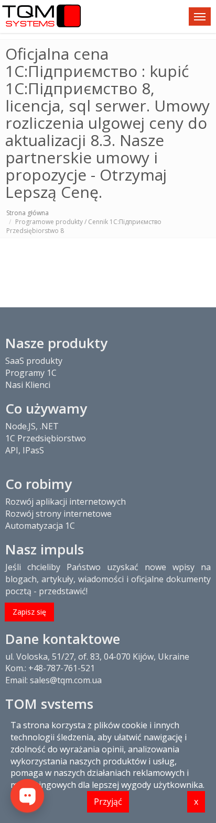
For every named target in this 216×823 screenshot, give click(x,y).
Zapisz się (29, 612)
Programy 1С (31, 373)
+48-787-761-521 (61, 668)
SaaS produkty (33, 360)
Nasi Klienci (27, 385)
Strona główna (27, 212)
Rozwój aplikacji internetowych (65, 501)
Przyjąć (108, 801)
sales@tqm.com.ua (66, 680)
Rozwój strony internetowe (58, 513)
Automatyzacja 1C (40, 525)
